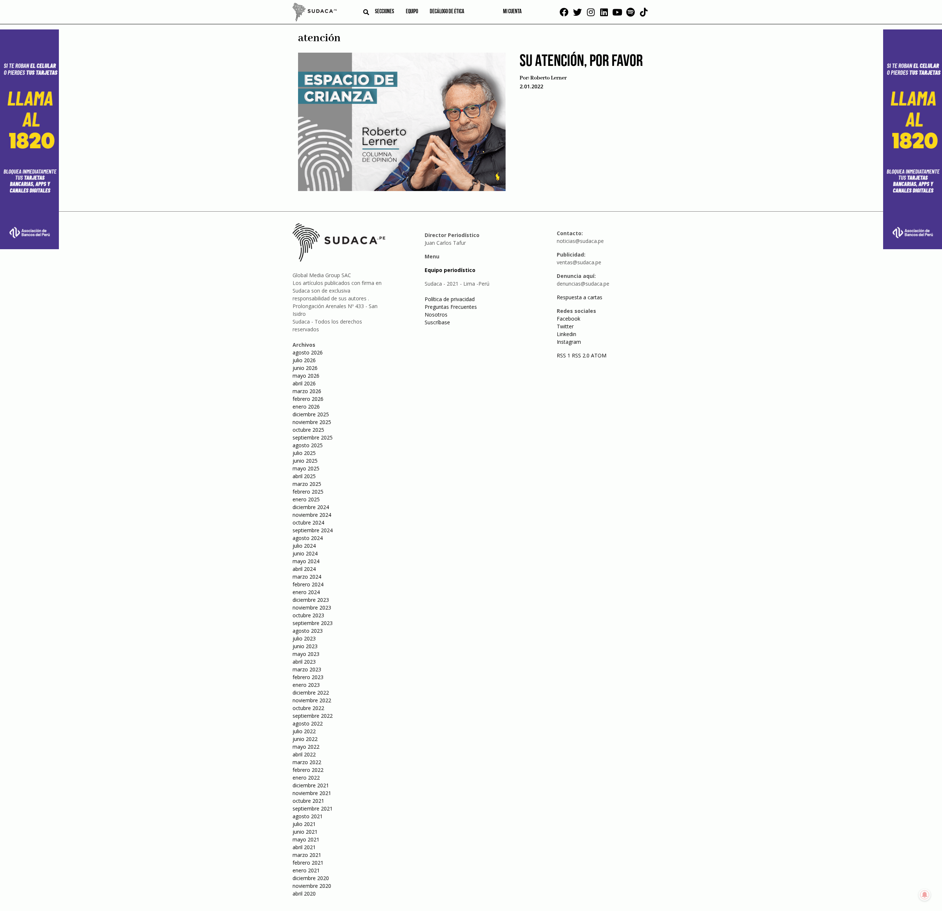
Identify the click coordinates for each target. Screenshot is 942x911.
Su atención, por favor (581, 61)
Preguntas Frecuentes (451, 306)
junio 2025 (305, 460)
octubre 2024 (308, 522)
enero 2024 (306, 592)
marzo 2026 (307, 391)
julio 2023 (304, 638)
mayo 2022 (306, 746)
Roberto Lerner (548, 78)
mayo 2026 (306, 375)
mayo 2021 (306, 839)
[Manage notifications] (925, 895)
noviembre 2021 (312, 793)
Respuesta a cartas (579, 297)
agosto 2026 (308, 352)
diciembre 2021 (311, 785)
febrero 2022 (308, 769)
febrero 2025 (308, 491)
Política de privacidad (450, 299)
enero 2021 (306, 870)
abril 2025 (304, 476)
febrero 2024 (308, 584)
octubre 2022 (308, 708)
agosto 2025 (308, 445)
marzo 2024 (307, 576)
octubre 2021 (308, 800)
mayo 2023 (306, 653)
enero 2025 (306, 499)
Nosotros (436, 314)
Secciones (384, 12)
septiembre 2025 (313, 437)
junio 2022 (305, 738)
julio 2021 (304, 823)
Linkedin (566, 334)
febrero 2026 (308, 398)
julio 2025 (304, 452)
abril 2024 (304, 568)
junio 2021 (305, 831)
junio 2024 (305, 553)
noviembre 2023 (312, 607)
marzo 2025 (307, 483)
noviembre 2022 (312, 700)
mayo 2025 (306, 468)
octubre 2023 (308, 615)
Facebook (568, 318)
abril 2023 (304, 661)
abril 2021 (304, 847)
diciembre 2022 (311, 692)
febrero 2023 (308, 677)
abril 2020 (304, 893)
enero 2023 (306, 684)
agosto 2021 (308, 816)
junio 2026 (305, 367)
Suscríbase (437, 322)
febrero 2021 (308, 862)
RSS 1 (564, 355)
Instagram (569, 341)
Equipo (412, 12)
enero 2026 (306, 406)
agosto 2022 (308, 723)
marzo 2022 (307, 762)
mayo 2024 (306, 561)
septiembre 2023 (313, 622)
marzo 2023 (307, 669)
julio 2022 (304, 731)
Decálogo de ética (447, 12)
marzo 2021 (307, 854)
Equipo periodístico (450, 269)
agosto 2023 (308, 630)
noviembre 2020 (312, 885)
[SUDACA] (315, 13)
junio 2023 (305, 646)
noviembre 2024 (312, 514)
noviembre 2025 (312, 422)
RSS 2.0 (580, 355)
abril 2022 (304, 754)
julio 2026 (304, 360)
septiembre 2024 (313, 530)
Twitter (565, 326)
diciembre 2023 (311, 599)
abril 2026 (304, 383)
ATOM (598, 355)
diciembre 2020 (311, 878)
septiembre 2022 (313, 715)
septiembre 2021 (313, 808)
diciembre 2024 (311, 507)
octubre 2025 (308, 429)
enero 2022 (306, 777)
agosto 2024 (308, 537)
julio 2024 (304, 545)
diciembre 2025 (311, 414)
